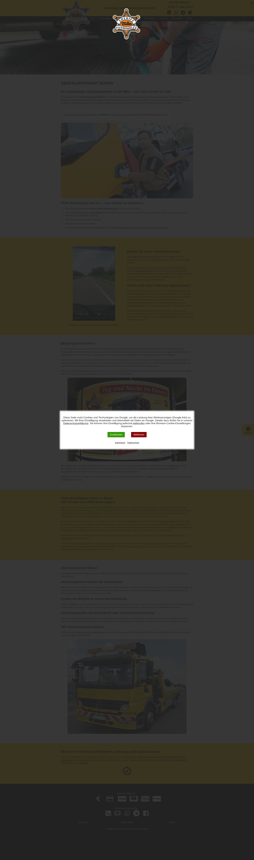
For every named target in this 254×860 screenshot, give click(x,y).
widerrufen (139, 423)
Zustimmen (116, 434)
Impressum (120, 443)
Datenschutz (133, 443)
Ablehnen (138, 434)
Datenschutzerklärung (75, 423)
